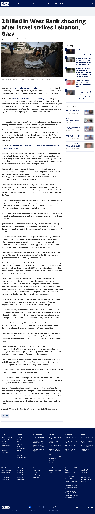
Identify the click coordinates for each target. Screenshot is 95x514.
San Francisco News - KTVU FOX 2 (87, 446)
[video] (89, 112)
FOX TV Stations (6, 443)
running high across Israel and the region (29, 98)
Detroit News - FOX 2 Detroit (71, 442)
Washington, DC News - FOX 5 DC (38, 446)
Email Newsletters (86, 479)
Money (20, 468)
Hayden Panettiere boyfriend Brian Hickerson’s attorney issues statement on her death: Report (83, 72)
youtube (77, 507)
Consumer (20, 477)
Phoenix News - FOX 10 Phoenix (87, 438)
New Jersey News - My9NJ (39, 450)
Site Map (83, 482)
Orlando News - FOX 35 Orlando (55, 442)
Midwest (68, 435)
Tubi (2, 448)
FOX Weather (5, 446)
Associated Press (16, 39)
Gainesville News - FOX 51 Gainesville (54, 450)
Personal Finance (22, 475)
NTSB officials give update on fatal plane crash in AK (74, 119)
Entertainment (21, 457)
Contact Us (84, 473)
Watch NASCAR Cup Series (71, 482)
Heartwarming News (55, 470)
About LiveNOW (84, 469)
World (24, 39)
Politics (19, 444)
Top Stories (20, 437)
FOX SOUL (4, 450)
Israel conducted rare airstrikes (25, 88)
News (19, 435)
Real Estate (20, 479)
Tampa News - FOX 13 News (55, 446)
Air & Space (36, 470)
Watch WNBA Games (71, 495)
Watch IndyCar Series (71, 485)
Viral (51, 468)
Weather (5, 468)
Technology (36, 475)
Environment (5, 477)
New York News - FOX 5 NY (38, 438)
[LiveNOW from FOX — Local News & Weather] (7, 4)
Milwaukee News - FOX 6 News (70, 450)
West (83, 435)
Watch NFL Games (70, 473)
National (19, 439)
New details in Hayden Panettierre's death (72, 111)
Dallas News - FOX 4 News (55, 454)
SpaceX (35, 473)
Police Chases (21, 448)
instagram (84, 507)
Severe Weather (6, 473)
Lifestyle (19, 455)
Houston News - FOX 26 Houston (55, 457)
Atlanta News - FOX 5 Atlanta (55, 438)
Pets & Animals (53, 475)
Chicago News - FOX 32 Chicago (71, 438)
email (92, 507)
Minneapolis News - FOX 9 (71, 446)
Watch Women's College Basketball (70, 492)
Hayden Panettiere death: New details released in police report (84, 52)
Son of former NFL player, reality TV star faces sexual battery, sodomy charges (74, 145)
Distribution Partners (87, 475)
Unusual (51, 473)
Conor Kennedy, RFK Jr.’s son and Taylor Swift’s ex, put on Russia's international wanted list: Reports (84, 95)
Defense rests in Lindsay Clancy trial (73, 127)
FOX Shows (4, 452)
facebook (80, 507)
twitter (88, 507)
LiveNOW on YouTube (5, 440)
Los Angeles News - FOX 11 (87, 442)
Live (3, 435)
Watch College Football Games (69, 475)
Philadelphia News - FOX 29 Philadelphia (39, 442)
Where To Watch (6, 437)
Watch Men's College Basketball (71, 488)
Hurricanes (4, 475)
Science (36, 468)
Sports (19, 451)
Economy (20, 470)
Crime (19, 446)
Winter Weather (6, 470)
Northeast (37, 435)
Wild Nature (36, 477)
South (51, 435)
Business (20, 473)
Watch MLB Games (71, 479)
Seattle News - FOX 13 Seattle (86, 450)
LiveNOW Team (85, 477)
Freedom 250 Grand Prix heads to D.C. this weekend (73, 136)
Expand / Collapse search (92, 4)
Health (19, 453)
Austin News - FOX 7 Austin (55, 461)
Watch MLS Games (70, 497)
